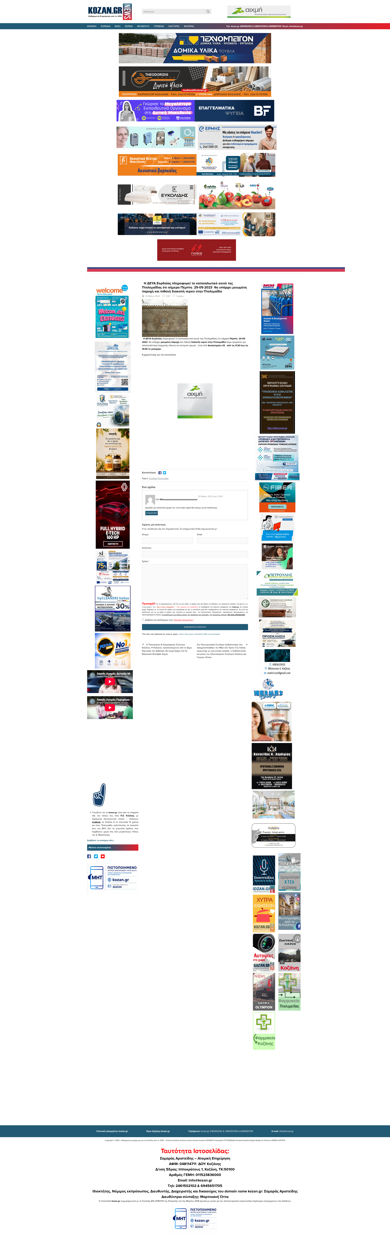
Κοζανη (91, 26)
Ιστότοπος (146, 547)
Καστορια (173, 26)
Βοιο (117, 26)
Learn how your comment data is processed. (199, 634)
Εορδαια (105, 26)
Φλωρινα (189, 26)
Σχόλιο (145, 561)
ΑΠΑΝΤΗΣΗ (151, 513)
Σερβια (129, 26)
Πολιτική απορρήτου (165, 607)
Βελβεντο (143, 26)
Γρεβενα (159, 26)
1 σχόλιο (180, 296)
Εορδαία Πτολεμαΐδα (158, 478)
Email (199, 534)
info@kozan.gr (283, 1131)
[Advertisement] (112, 755)
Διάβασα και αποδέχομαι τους (169, 619)
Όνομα (145, 534)
